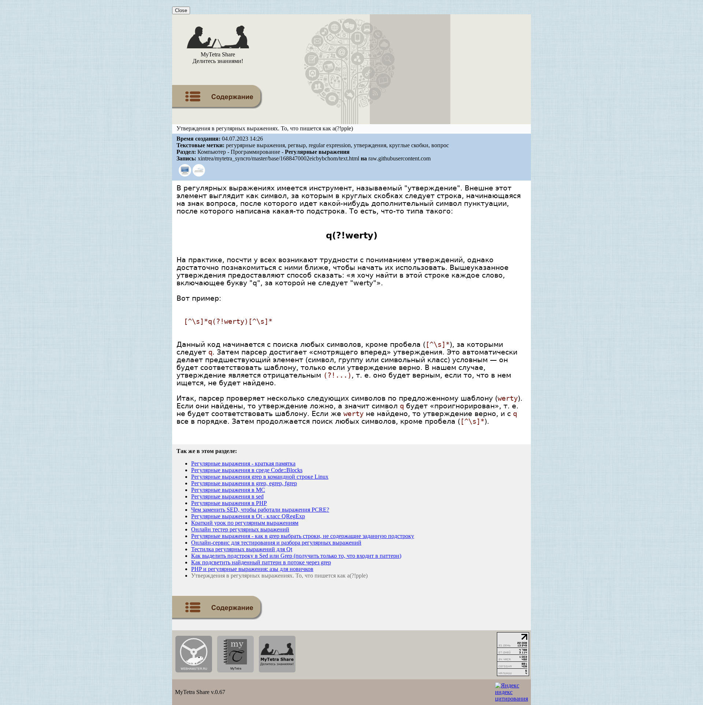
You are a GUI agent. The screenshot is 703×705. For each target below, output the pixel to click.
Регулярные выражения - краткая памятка (243, 463)
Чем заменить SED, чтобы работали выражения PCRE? (260, 510)
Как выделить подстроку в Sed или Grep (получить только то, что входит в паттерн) (296, 556)
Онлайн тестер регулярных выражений (240, 529)
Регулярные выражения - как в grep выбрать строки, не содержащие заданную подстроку (302, 536)
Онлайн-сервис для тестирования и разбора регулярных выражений (276, 542)
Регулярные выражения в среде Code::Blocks (246, 470)
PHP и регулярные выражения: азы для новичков (252, 569)
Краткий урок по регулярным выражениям (244, 523)
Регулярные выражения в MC (228, 490)
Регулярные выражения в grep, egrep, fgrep (244, 483)
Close (181, 10)
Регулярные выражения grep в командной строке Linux (259, 477)
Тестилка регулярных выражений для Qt (241, 549)
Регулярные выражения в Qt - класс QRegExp (248, 516)
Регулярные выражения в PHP (229, 503)
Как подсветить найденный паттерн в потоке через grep (261, 562)
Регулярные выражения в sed (227, 496)
